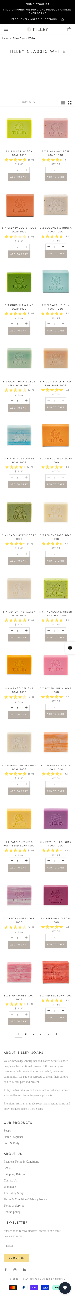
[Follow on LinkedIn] (24, 1270)
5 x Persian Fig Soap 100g (55, 920)
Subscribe (16, 1257)
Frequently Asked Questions (34, 19)
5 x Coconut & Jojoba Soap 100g (56, 229)
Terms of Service (14, 1205)
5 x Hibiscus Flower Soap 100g (19, 460)
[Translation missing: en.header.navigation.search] (62, 19)
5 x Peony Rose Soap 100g (19, 920)
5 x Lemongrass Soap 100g (56, 537)
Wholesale (10, 1186)
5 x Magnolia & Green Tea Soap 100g (55, 613)
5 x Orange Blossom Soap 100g (56, 767)
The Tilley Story (14, 1193)
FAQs (7, 1168)
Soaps (7, 1130)
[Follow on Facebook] (6, 1270)
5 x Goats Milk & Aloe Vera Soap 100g (19, 383)
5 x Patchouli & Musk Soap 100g (55, 844)
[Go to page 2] (57, 1034)
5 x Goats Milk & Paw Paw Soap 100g (55, 383)
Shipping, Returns (14, 1174)
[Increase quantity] (26, 170)
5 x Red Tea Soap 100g (56, 995)
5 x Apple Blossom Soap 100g (19, 153)
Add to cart (19, 177)
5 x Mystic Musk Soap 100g (56, 690)
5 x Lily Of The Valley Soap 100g (19, 613)
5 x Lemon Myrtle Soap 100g (19, 537)
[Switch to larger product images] (63, 102)
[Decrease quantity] (12, 170)
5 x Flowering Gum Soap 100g (56, 307)
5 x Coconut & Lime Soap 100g (19, 307)
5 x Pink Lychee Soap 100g (19, 997)
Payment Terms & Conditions (21, 1161)
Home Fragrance (13, 1136)
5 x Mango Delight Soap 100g (19, 690)
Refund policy (12, 1212)
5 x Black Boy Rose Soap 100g (56, 153)
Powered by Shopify (51, 1279)
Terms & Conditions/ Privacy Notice (25, 1199)
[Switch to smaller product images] (69, 102)
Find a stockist (38, 4)
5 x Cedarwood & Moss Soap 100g (19, 229)
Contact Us (10, 1180)
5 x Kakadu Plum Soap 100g (56, 460)
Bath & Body (11, 1143)
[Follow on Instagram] (15, 1270)
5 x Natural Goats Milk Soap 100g (19, 767)
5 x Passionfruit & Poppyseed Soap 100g (19, 844)
